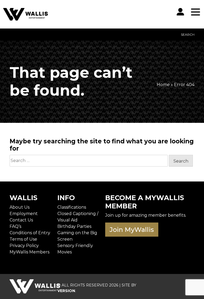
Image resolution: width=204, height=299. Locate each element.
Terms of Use (23, 239)
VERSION (66, 290)
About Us (19, 207)
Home (163, 84)
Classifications (71, 207)
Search (187, 35)
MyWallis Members (29, 251)
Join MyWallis (132, 229)
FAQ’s (15, 226)
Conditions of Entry (30, 232)
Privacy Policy (24, 245)
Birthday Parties (74, 226)
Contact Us (21, 220)
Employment (24, 213)
